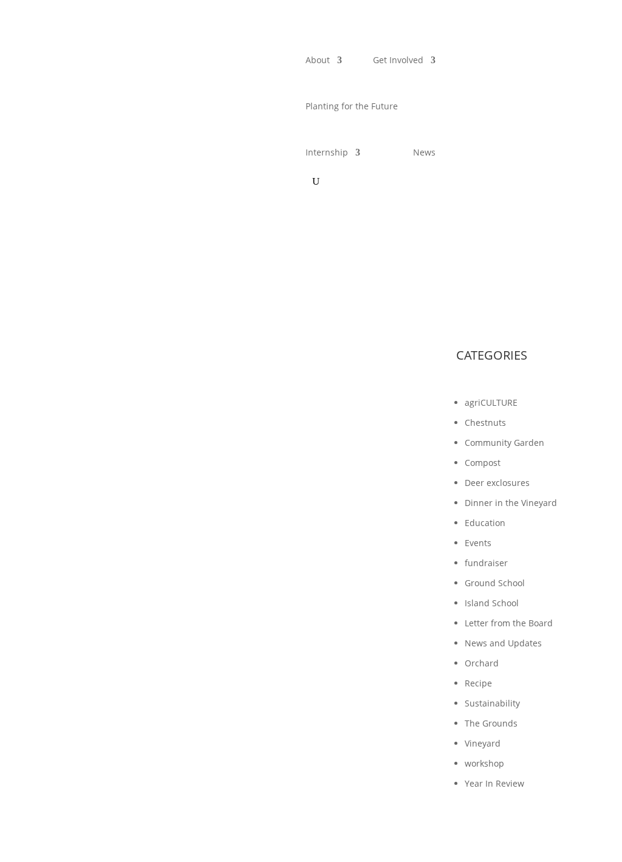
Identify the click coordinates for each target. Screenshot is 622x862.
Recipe (478, 683)
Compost (483, 462)
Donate (497, 52)
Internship (327, 152)
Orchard (482, 663)
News (424, 152)
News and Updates (503, 643)
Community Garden (504, 442)
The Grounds (491, 723)
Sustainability (492, 703)
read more (95, 681)
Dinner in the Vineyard (511, 502)
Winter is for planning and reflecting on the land (197, 615)
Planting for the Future (352, 106)
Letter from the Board (509, 623)
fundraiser (486, 563)
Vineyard (483, 743)
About (318, 60)
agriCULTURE (491, 402)
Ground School (495, 583)
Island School (492, 603)
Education (485, 522)
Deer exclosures (497, 482)
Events (478, 543)
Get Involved (398, 60)
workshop (484, 763)
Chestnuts (485, 422)
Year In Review (494, 783)
